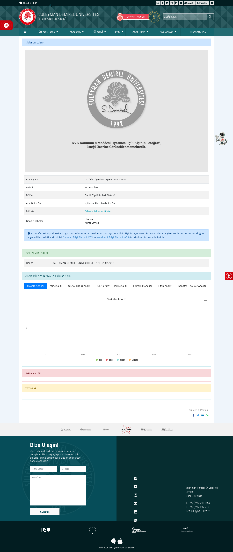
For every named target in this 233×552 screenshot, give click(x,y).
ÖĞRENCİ (98, 31)
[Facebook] (162, 2)
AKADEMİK (75, 31)
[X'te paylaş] (198, 415)
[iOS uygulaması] (120, 541)
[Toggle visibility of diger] (121, 360)
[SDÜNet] (189, 2)
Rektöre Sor (202, 3)
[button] (212, 2)
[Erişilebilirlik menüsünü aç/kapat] (229, 276)
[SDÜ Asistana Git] (221, 138)
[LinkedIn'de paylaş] (203, 415)
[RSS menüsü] (135, 520)
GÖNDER (44, 511)
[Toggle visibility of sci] (99, 360)
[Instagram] (172, 2)
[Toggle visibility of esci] (109, 360)
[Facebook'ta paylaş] (194, 415)
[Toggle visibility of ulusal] (133, 360)
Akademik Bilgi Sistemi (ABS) (113, 237)
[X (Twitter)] (167, 2)
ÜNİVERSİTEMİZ (47, 31)
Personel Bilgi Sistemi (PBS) (77, 237)
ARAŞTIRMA (139, 31)
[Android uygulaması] (114, 541)
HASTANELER (166, 31)
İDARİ (117, 31)
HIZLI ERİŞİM (29, 2)
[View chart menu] (205, 300)
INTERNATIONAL (197, 31)
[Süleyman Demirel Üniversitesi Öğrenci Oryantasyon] (138, 16)
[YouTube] (181, 2)
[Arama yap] (210, 16)
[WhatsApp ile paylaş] (207, 415)
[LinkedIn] (176, 2)
